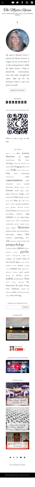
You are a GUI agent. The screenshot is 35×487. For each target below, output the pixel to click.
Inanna (18, 211)
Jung (27, 214)
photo (15, 248)
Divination (9, 187)
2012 (7, 153)
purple (24, 255)
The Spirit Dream (22, 285)
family (21, 197)
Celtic (8, 173)
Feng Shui (9, 201)
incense (23, 211)
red (14, 259)
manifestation (10, 221)
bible (12, 167)
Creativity (9, 184)
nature (19, 234)
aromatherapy (10, 160)
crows (18, 184)
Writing (18, 295)
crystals (26, 184)
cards (23, 170)
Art (19, 160)
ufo (28, 289)
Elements (14, 194)
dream (17, 187)
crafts (27, 180)
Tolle (8, 289)
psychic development (13, 255)
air (14, 153)
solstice (15, 272)
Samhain (8, 265)
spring (8, 275)
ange (19, 157)
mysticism (20, 231)
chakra (16, 173)
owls (27, 241)
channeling (25, 173)
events (8, 197)
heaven (20, 207)
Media (18, 221)
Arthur (27, 160)
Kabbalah (9, 217)
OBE (7, 241)
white (8, 295)
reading (8, 259)
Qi (28, 255)
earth (17, 190)
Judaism (19, 214)
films (16, 200)
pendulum (9, 248)
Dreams (9, 190)
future (8, 204)
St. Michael (17, 275)
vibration (9, 292)
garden (18, 204)
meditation (25, 221)
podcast (8, 252)
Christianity (10, 177)
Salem (27, 262)
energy (21, 194)
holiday (8, 211)
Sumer (26, 275)
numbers (9, 238)
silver (27, 269)
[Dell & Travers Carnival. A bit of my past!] (17, 405)
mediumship (10, 224)
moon (23, 224)
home (14, 210)
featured (26, 197)
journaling (9, 214)
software (8, 272)
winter (12, 295)
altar (18, 153)
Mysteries (23, 227)
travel (23, 289)
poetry (15, 252)
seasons (14, 268)
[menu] (2, 2)
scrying (27, 265)
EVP (12, 197)
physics (26, 248)
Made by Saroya (25, 475)
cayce (27, 170)
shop (19, 269)
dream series (24, 187)
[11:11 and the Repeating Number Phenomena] (17, 430)
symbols (9, 278)
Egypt (8, 194)
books (13, 170)
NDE (27, 234)
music (13, 228)
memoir (17, 224)
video (14, 292)
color (27, 177)
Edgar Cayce (24, 191)
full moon (26, 201)
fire (20, 201)
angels (27, 157)
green (7, 207)
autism (8, 167)
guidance (13, 207)
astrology (9, 163)
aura (28, 163)
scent (14, 265)
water (27, 292)
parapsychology (15, 244)
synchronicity (18, 279)
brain (19, 170)
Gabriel (13, 204)
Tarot (26, 278)
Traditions (15, 289)
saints (23, 262)
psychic (24, 251)
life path (17, 217)
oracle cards (21, 241)
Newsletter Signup (17, 90)
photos (21, 248)
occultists (13, 241)
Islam (27, 211)
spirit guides (24, 272)
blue (23, 167)
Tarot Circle (11, 282)
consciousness (14, 180)
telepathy (21, 282)
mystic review (11, 231)
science (20, 265)
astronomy (17, 163)
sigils (23, 269)
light (22, 217)
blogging (18, 167)
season (8, 269)
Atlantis (23, 163)
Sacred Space (15, 262)
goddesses (25, 204)
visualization (21, 292)
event (27, 194)
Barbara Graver (14, 475)
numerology (19, 238)
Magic (27, 217)
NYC (27, 238)
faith (16, 197)
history (27, 207)
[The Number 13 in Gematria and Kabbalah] (17, 449)
